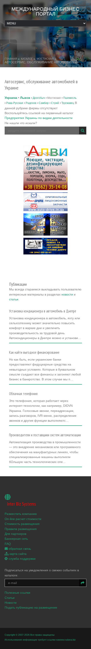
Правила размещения (21, 529)
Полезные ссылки (17, 592)
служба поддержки (22, 558)
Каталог (27, 58)
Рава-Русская (14, 103)
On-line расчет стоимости (23, 519)
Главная (11, 58)
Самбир (44, 103)
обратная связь (19, 548)
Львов (25, 97)
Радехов (31, 103)
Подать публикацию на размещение (31, 607)
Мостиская (45, 58)
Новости (11, 602)
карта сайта (18, 554)
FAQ (8, 544)
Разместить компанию (21, 514)
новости (67, 294)
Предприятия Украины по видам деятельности (38, 118)
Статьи (10, 597)
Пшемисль (69, 97)
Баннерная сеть (16, 538)
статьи (13, 299)
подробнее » (20, 339)
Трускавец (67, 103)
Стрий (55, 103)
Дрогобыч (39, 97)
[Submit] (82, 130)
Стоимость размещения (22, 524)
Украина (11, 97)
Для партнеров (15, 534)
